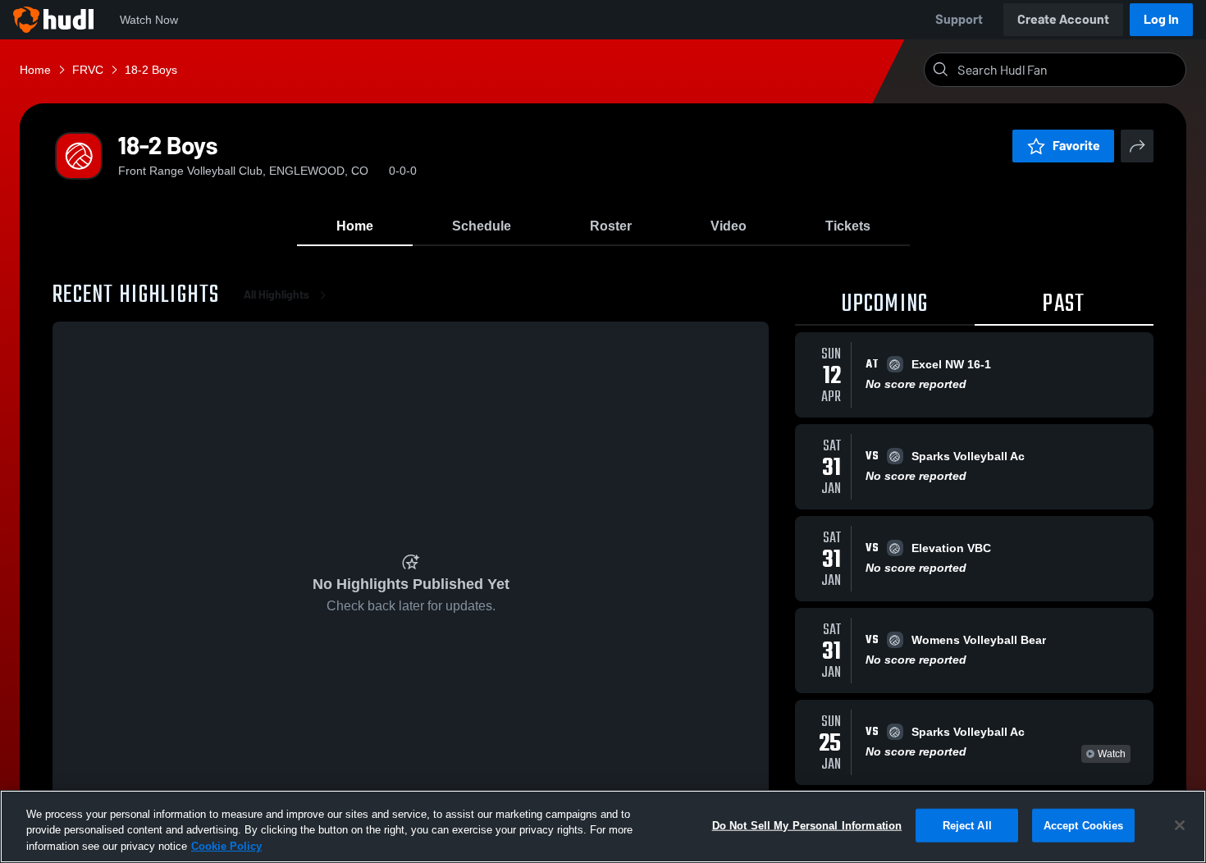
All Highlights (276, 294)
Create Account (1063, 19)
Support (959, 19)
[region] (603, 826)
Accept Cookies (1084, 825)
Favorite (1076, 146)
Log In (1161, 19)
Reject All (967, 825)
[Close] (1180, 825)
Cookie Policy (226, 846)
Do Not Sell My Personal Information (807, 825)
